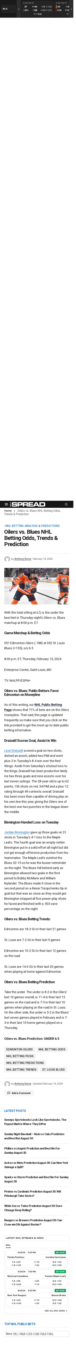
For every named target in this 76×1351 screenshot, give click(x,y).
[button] (6, 504)
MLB (43, 1333)
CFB (29, 1333)
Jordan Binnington (17, 832)
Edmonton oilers (19, 1049)
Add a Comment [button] (21, 1093)
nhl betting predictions (25, 1063)
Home (8, 510)
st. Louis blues (53, 1069)
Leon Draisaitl (13, 750)
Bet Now (60, 1252)
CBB (36, 1333)
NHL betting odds (52, 1049)
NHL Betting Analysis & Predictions (32, 525)
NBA (22, 1333)
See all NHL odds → (56, 1311)
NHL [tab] (8, 1245)
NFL (15, 1333)
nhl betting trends (21, 1069)
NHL (51, 1333)
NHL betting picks (20, 1056)
